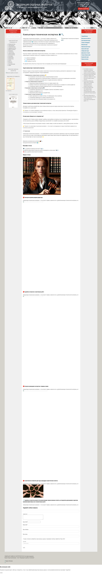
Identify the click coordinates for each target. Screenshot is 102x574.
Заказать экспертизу (83, 8)
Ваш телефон (25, 529)
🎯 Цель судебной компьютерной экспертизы (33, 151)
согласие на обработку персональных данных (36, 539)
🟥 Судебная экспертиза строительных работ (33, 291)
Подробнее (68, 570)
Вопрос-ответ (44, 26)
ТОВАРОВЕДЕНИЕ (11, 45)
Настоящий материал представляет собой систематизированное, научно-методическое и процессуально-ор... (90, 91)
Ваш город (25, 534)
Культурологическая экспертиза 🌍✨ (31, 142)
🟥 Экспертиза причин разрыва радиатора (33, 197)
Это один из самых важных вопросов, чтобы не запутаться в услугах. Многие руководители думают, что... (90, 98)
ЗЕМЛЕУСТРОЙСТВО (11, 49)
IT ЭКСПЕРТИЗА (11, 52)
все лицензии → (9, 90)
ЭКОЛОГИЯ (10, 62)
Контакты (70, 26)
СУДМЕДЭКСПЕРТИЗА (12, 48)
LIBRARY (9, 65)
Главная (31, 26)
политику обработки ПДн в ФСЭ (58, 539)
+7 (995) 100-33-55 (83, 4)
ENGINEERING (10, 50)
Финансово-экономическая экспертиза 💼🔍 (32, 141)
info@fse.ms (83, 6)
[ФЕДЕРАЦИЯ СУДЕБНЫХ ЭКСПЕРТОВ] (9, 10)
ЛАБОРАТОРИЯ (10, 57)
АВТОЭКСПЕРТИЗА (11, 54)
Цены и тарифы (58, 26)
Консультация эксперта (89, 64)
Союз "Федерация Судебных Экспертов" (25, 557)
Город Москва (84, 36)
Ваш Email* (25, 522)
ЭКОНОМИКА (10, 56)
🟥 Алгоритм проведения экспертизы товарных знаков (35, 386)
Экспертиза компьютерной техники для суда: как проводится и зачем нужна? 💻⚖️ (40, 150)
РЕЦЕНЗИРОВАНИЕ (11, 64)
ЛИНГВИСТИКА (11, 58)
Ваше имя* (25, 524)
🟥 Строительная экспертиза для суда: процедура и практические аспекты (40, 480)
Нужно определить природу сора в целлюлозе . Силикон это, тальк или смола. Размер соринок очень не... (90, 77)
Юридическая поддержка (13, 31)
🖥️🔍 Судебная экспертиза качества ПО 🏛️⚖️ (33, 148)
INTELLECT (10, 61)
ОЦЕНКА (9, 60)
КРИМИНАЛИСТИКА (11, 44)
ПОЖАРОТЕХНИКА (11, 53)
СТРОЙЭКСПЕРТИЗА (11, 46)
